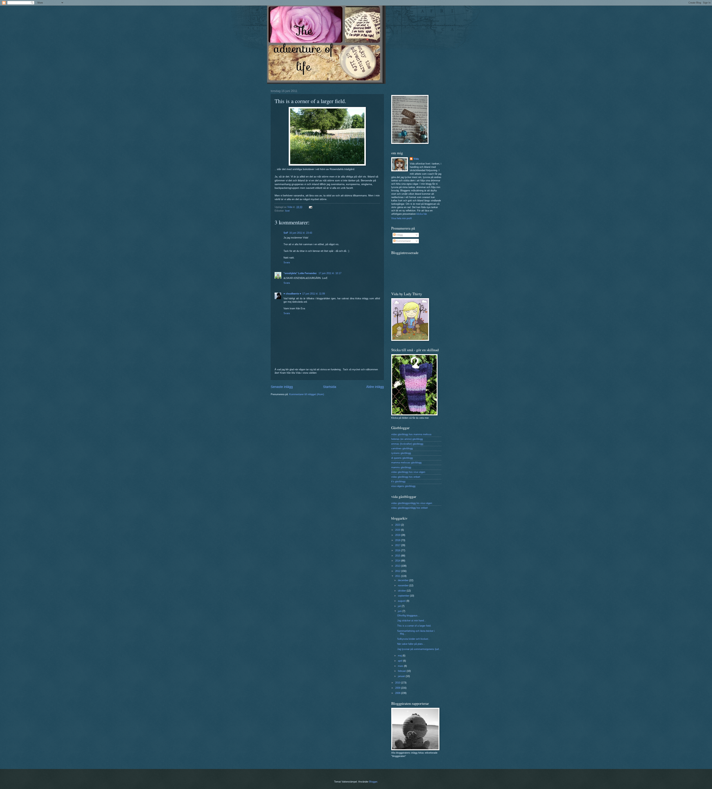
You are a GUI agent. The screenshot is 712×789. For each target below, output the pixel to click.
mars (401, 666)
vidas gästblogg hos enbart (405, 476)
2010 (398, 682)
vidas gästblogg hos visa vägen (408, 472)
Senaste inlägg (282, 387)
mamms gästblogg (401, 467)
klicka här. (421, 214)
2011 (398, 576)
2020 (398, 529)
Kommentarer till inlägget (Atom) (306, 394)
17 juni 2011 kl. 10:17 (330, 273)
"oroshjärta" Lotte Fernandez (300, 273)
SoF (286, 232)
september (404, 595)
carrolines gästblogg (402, 448)
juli (400, 606)
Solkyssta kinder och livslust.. (413, 639)
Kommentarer (403, 241)
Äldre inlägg (375, 387)
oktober (402, 590)
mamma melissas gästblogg (406, 462)
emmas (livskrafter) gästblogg (407, 443)
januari (402, 676)
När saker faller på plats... (411, 644)
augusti (402, 600)
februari (402, 671)
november (403, 585)
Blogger (373, 781)
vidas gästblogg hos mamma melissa (411, 434)
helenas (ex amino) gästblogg (407, 439)
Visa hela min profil (401, 218)
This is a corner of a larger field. (414, 625)
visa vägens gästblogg (403, 486)
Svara (287, 262)
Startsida (329, 387)
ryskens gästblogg (401, 453)
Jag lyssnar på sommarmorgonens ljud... (419, 649)
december (403, 580)
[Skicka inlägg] (310, 207)
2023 (398, 524)
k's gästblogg (398, 481)
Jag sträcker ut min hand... (411, 620)
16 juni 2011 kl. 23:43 (300, 232)
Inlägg (399, 234)
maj (400, 655)
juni (400, 611)
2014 (398, 560)
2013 (398, 565)
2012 (398, 571)
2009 (398, 687)
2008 (398, 693)
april (400, 660)
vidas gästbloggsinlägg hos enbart (409, 507)
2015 (398, 555)
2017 (398, 545)
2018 (398, 540)
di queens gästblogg (402, 458)
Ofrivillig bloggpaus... (408, 615)
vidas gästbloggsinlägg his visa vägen (411, 503)
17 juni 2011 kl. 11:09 (313, 293)
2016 (398, 550)
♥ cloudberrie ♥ (292, 293)
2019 (398, 535)
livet (287, 210)
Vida (416, 158)
